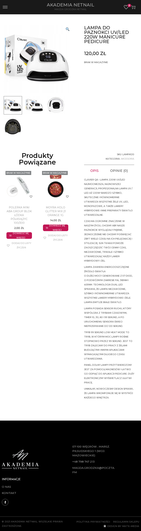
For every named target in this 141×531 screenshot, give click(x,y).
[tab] (94, 171)
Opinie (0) (119, 171)
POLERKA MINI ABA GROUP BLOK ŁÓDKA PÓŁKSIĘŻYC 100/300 (19, 215)
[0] (126, 7)
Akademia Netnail (70, 5)
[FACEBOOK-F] (5, 502)
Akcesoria (127, 158)
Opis (94, 171)
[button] (67, 29)
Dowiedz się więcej (21, 235)
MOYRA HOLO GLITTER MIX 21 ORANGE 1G (55, 211)
